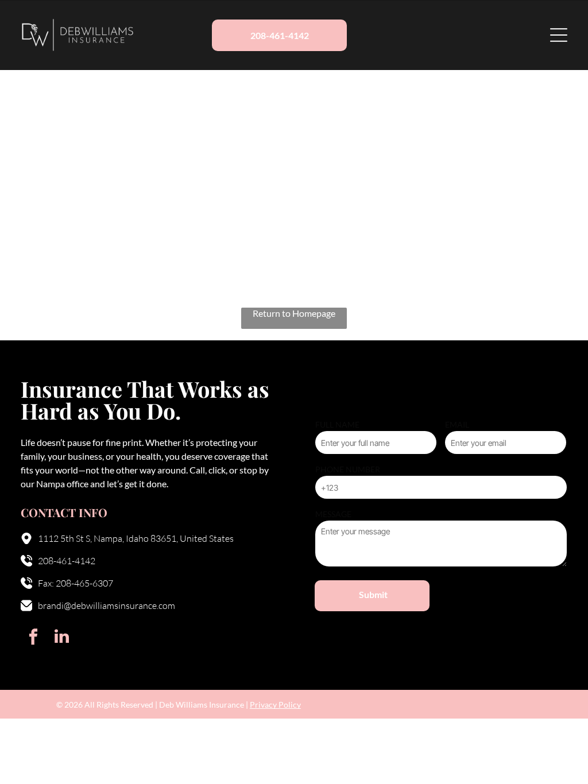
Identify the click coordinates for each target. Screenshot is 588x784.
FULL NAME (337, 424)
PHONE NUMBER (347, 469)
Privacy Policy (275, 704)
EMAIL (457, 424)
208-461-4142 (66, 560)
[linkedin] (61, 638)
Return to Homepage (294, 313)
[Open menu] (558, 35)
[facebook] (33, 638)
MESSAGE (333, 514)
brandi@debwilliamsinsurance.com (106, 605)
